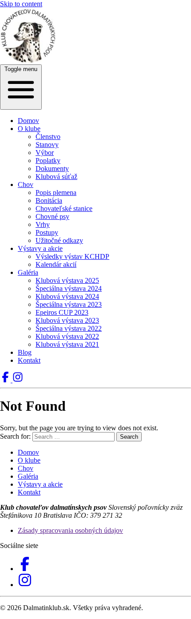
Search (129, 436)
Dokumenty (52, 168)
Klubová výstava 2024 (67, 296)
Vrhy (43, 224)
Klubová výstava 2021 (67, 344)
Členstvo (48, 136)
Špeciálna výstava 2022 (69, 328)
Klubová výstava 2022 (67, 336)
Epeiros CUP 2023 (62, 312)
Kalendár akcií (56, 264)
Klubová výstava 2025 (67, 280)
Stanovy (47, 144)
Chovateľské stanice (64, 208)
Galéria (28, 272)
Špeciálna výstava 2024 (69, 288)
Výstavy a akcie (40, 248)
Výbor (45, 152)
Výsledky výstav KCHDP (72, 256)
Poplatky (48, 160)
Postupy (47, 232)
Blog (25, 352)
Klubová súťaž (56, 176)
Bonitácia (49, 200)
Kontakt (29, 360)
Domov (28, 120)
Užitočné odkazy (59, 240)
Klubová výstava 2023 (67, 320)
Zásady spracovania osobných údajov (70, 530)
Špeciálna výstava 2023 (69, 304)
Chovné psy (52, 216)
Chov (25, 184)
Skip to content (21, 4)
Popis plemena (56, 192)
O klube (29, 128)
